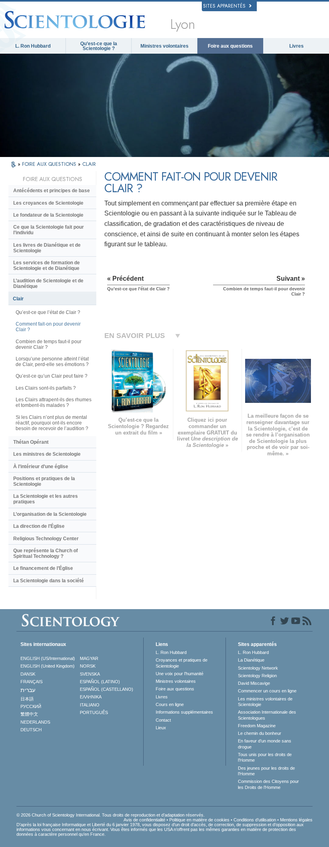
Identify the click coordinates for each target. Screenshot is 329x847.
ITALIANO (90, 704)
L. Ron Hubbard (33, 46)
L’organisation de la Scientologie (50, 514)
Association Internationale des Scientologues (267, 715)
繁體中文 (29, 714)
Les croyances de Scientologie (48, 203)
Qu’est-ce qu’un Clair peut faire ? (51, 376)
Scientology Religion (257, 675)
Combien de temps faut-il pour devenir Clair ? (48, 344)
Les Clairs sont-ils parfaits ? (46, 388)
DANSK (27, 674)
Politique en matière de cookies (199, 819)
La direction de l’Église (39, 526)
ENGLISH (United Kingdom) (47, 666)
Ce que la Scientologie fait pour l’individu (48, 229)
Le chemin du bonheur (259, 733)
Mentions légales (296, 819)
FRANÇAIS (31, 681)
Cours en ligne (170, 704)
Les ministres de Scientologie (47, 454)
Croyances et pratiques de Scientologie (181, 663)
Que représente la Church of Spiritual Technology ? (45, 553)
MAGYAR (89, 658)
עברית (27, 690)
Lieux (161, 727)
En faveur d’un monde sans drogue (264, 743)
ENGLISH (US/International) (47, 658)
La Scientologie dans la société (48, 580)
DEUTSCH (31, 729)
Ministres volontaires (164, 46)
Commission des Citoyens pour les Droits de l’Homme (268, 784)
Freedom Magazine (257, 725)
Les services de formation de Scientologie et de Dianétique (46, 265)
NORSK (87, 666)
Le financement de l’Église (43, 568)
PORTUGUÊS (94, 712)
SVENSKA (90, 674)
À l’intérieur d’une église (40, 466)
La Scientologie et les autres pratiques (45, 499)
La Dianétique (251, 660)
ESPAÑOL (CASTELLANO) (106, 689)
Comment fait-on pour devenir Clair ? (48, 326)
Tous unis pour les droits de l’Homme (265, 757)
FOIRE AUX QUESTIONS (50, 164)
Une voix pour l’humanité (179, 673)
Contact (163, 720)
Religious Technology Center (46, 538)
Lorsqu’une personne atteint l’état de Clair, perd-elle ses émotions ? (52, 361)
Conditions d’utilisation (255, 819)
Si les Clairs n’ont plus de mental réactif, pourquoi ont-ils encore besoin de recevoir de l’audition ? (52, 422)
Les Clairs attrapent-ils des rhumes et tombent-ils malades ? (53, 402)
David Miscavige (254, 683)
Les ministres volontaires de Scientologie (265, 701)
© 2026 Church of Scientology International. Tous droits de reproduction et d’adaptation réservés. (110, 815)
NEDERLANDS (35, 722)
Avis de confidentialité (144, 819)
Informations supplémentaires (184, 712)
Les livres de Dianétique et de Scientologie (47, 247)
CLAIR (89, 164)
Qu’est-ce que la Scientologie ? (98, 46)
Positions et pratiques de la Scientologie (44, 481)
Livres (296, 46)
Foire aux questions (230, 46)
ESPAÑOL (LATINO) (100, 681)
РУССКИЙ (30, 706)
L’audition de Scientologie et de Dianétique (48, 283)
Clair (18, 299)
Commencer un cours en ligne (267, 690)
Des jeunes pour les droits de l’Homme (266, 771)
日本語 (27, 698)
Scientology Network (258, 668)
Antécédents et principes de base (51, 190)
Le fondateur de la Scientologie (48, 215)
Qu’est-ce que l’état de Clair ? (48, 312)
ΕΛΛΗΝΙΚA (91, 696)
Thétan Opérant (31, 442)
